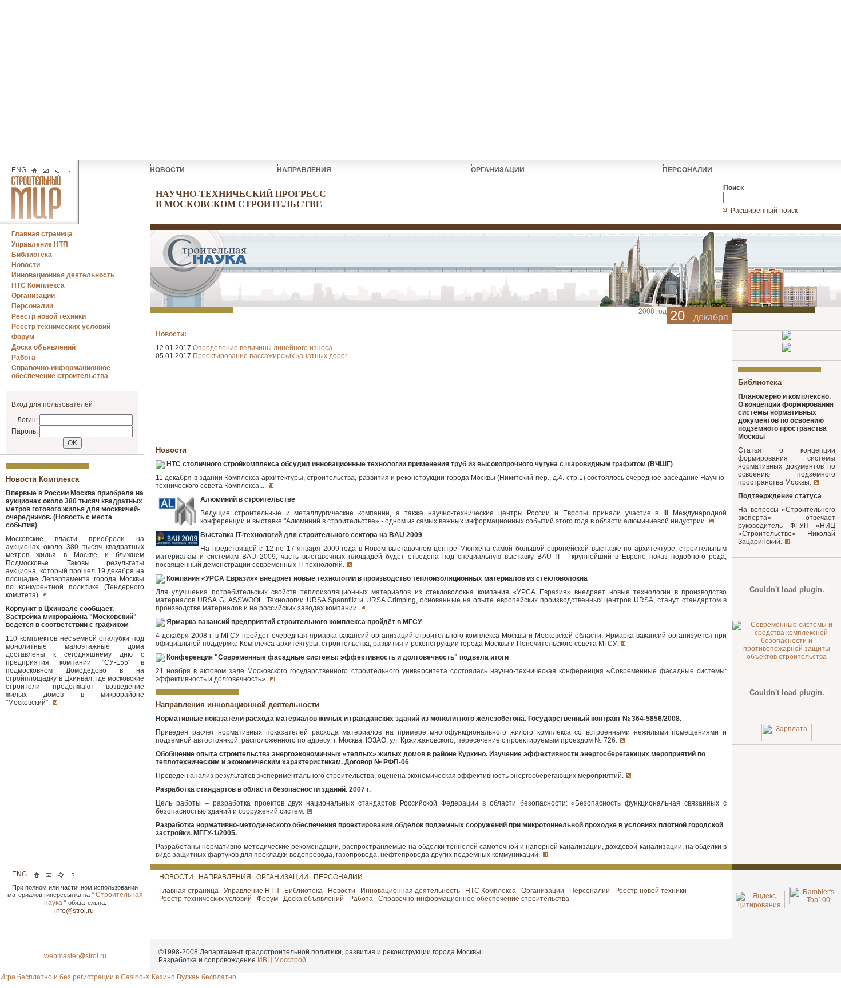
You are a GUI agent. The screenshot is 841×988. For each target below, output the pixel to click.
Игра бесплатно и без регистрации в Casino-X (76, 977)
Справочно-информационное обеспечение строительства (60, 372)
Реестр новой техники (48, 316)
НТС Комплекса (38, 285)
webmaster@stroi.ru (75, 956)
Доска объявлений (43, 347)
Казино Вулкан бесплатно (194, 977)
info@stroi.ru (75, 911)
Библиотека (31, 255)
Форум (22, 337)
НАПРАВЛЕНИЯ (305, 170)
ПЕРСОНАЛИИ (688, 170)
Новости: (171, 334)
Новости (25, 265)
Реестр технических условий (60, 327)
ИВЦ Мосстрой (281, 960)
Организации (33, 296)
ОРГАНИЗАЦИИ (498, 170)
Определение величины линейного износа (262, 348)
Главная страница (42, 234)
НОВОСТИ (168, 170)
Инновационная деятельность (62, 275)
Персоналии (32, 306)
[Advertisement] (420, 80)
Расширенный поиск (765, 211)
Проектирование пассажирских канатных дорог (270, 356)
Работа (23, 358)
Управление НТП (39, 244)
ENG (18, 170)
